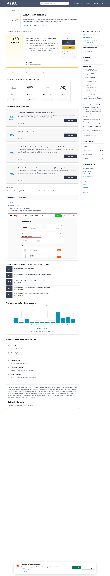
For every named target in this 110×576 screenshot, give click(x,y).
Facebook (86, 60)
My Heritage (85, 187)
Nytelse (84, 184)
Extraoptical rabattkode (88, 176)
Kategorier (88, 3)
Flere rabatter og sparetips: (90, 40)
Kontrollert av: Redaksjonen (90, 135)
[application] (42, 319)
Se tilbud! (70, 120)
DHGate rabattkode (87, 173)
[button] (98, 3)
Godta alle (76, 568)
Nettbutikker (77, 3)
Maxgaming (85, 192)
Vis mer (93, 94)
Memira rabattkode (87, 171)
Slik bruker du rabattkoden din (91, 35)
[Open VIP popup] (74, 57)
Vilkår (21, 124)
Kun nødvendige (88, 568)
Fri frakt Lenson (89, 42)
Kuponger (13, 10)
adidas (84, 189)
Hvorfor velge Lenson (88, 37)
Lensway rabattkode (87, 179)
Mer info (24, 571)
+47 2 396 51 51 (88, 51)
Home (7, 10)
